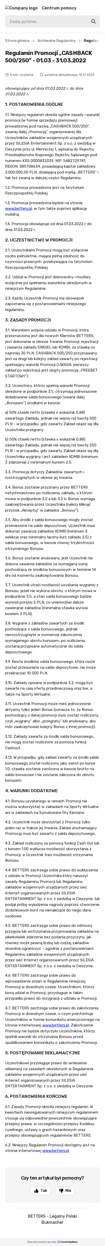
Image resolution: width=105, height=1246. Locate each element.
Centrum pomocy (59, 8)
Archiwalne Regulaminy (56, 41)
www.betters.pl (18, 208)
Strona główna (17, 41)
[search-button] (93, 21)
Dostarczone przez (41, 1242)
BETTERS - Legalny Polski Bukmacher (52, 1219)
